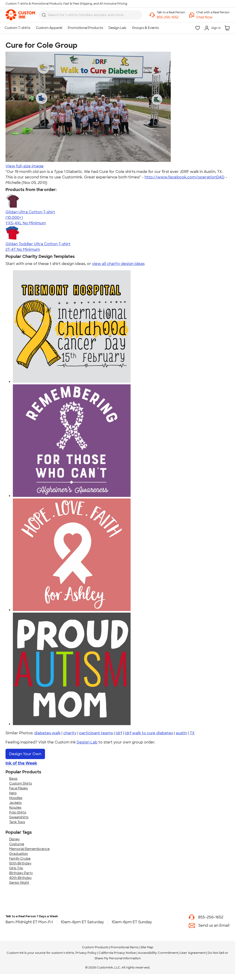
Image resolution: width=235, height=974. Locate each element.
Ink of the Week (21, 763)
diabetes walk (47, 733)
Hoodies (15, 798)
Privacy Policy (86, 953)
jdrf (119, 733)
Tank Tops (17, 822)
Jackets (15, 803)
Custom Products (95, 947)
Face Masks (18, 788)
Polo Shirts (17, 812)
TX (192, 733)
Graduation (18, 854)
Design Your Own (25, 754)
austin (181, 733)
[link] (20, 14)
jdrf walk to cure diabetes (149, 733)
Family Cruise (20, 858)
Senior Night (19, 883)
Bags (13, 779)
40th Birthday (20, 878)
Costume (16, 844)
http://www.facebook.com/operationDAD (184, 177)
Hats (13, 793)
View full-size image (25, 166)
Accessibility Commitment (158, 953)
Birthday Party (21, 873)
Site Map (146, 947)
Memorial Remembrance (29, 849)
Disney (14, 839)
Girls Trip (16, 868)
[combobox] (90, 15)
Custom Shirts (20, 783)
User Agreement (193, 953)
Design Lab (87, 742)
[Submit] (44, 15)
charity (69, 733)
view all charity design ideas (118, 263)
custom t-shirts (62, 953)
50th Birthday (20, 863)
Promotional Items (124, 947)
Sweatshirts (18, 817)
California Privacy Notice (117, 953)
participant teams (96, 733)
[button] (212, 17)
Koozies (15, 807)
